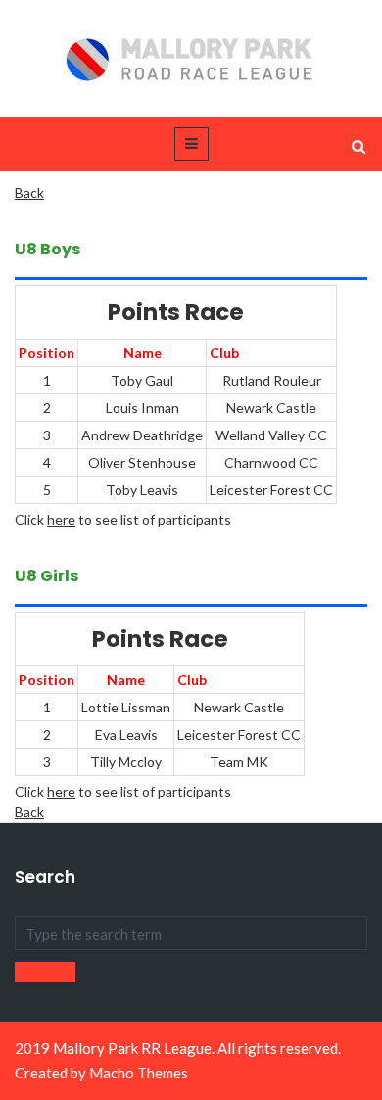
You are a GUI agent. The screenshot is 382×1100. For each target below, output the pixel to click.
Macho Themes (138, 1072)
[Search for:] (191, 933)
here (61, 519)
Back (29, 192)
